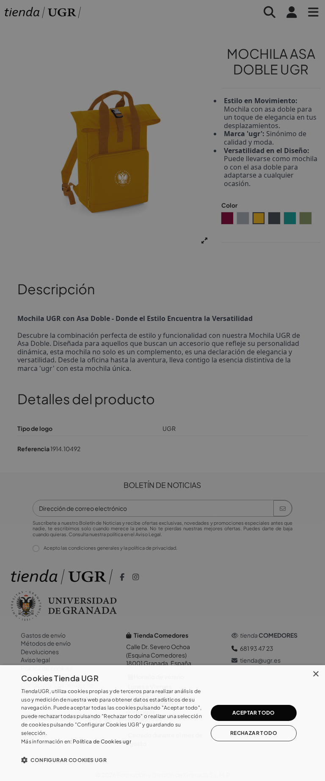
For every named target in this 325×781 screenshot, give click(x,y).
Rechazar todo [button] (253, 733)
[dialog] (162, 723)
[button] (111, 760)
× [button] (315, 674)
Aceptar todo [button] (253, 713)
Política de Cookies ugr (102, 741)
